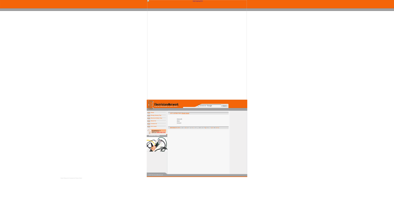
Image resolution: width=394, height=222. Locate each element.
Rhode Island (185, 113)
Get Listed (153, 126)
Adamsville (179, 119)
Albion (178, 120)
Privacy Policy (79, 178)
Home (152, 112)
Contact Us (154, 123)
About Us (153, 120)
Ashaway (179, 122)
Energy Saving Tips (156, 115)
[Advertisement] (156, 160)
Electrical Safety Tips (156, 118)
